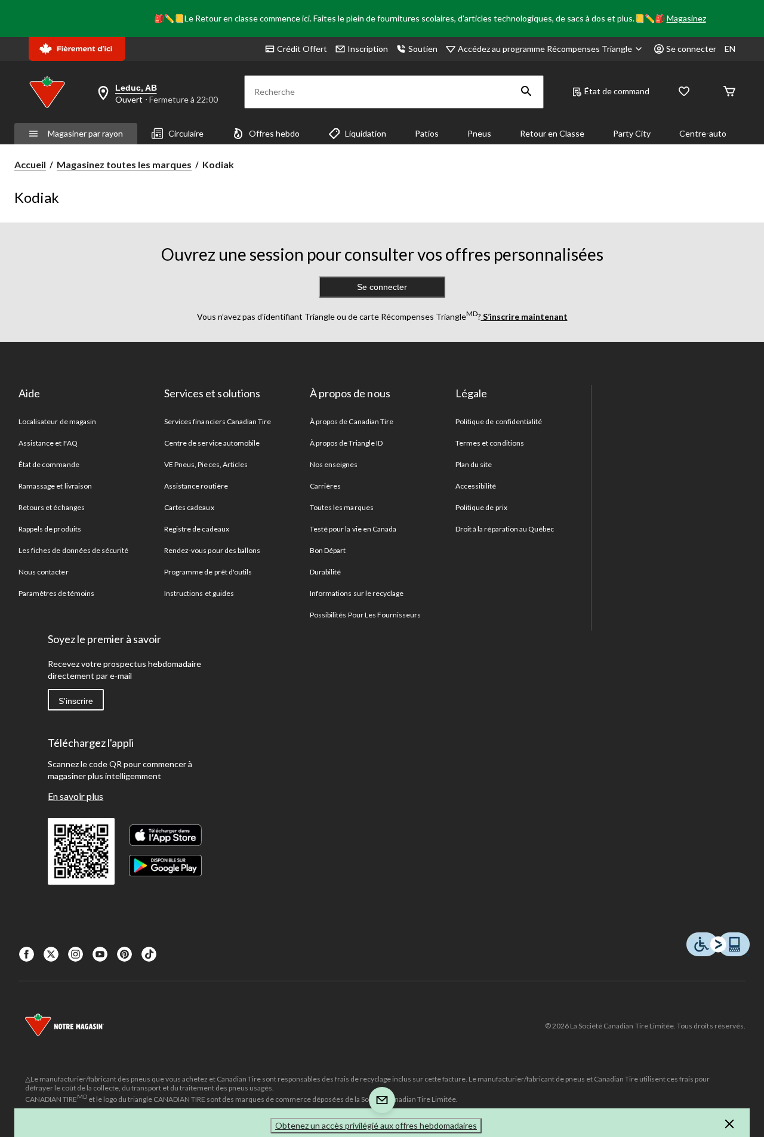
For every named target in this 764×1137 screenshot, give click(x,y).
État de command (616, 91)
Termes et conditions (489, 442)
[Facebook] (26, 954)
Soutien (423, 49)
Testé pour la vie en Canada (353, 528)
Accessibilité (476, 485)
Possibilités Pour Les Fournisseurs (365, 614)
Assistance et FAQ (48, 442)
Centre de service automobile (212, 442)
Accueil (30, 164)
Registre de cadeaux (196, 528)
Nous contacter (44, 571)
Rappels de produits (50, 528)
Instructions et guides (199, 593)
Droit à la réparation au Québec (504, 528)
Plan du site (473, 464)
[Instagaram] (75, 954)
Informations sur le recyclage (356, 593)
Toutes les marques (342, 507)
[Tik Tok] (148, 954)
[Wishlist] (684, 92)
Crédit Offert (302, 49)
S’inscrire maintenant (524, 316)
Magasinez (686, 18)
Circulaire (186, 133)
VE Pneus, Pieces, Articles (206, 464)
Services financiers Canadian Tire (217, 421)
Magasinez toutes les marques (124, 164)
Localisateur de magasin (57, 421)
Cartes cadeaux (189, 507)
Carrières (325, 485)
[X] (51, 954)
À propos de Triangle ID (346, 442)
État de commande (49, 464)
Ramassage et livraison (55, 485)
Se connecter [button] (691, 49)
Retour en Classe (552, 133)
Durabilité (325, 571)
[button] (526, 92)
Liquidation (365, 133)
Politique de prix (481, 507)
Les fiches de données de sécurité (73, 550)
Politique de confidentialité (498, 421)
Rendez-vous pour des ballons (212, 550)
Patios (427, 133)
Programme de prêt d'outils (208, 571)
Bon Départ (328, 550)
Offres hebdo (274, 133)
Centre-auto (702, 133)
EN (730, 49)
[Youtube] (100, 954)
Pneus (479, 133)
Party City (632, 133)
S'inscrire (75, 701)
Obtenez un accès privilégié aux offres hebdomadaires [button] (376, 1125)
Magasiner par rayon (85, 133)
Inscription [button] (367, 49)
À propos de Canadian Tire (351, 421)
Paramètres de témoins (56, 593)
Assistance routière (196, 485)
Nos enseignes (334, 464)
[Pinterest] (124, 954)
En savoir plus (75, 796)
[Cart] (729, 92)
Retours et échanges (52, 507)
